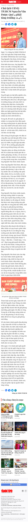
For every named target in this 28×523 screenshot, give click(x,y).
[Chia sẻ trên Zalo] (6, 24)
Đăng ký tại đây (16, 484)
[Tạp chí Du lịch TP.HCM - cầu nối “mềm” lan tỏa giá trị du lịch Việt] (7, 463)
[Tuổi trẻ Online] (13, 1)
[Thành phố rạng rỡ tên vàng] (21, 426)
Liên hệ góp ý (22, 514)
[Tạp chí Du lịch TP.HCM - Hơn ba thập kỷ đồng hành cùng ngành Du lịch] (21, 463)
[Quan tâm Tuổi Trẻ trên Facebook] (26, 491)
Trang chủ (3, 5)
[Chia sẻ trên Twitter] (12, 24)
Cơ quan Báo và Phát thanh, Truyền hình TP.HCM (11, 505)
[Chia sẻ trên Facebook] (9, 24)
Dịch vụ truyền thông (5, 514)
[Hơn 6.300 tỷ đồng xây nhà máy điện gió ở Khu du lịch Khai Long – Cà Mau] (7, 444)
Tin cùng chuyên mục (12, 399)
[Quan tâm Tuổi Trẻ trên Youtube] (23, 491)
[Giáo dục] (19, 2)
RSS (2, 515)
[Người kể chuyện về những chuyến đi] (21, 444)
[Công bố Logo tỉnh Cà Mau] (21, 408)
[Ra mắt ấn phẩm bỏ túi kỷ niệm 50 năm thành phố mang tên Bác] (7, 426)
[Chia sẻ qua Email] (15, 24)
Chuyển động (10, 5)
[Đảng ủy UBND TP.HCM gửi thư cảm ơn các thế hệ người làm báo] (7, 408)
